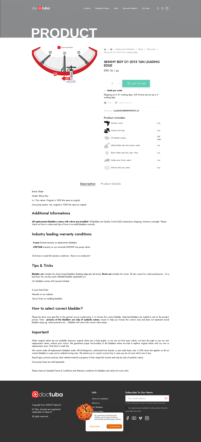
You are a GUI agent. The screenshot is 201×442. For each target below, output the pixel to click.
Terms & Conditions (100, 398)
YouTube (134, 418)
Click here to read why (59, 346)
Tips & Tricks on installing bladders (47, 298)
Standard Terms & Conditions (59, 370)
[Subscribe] (166, 398)
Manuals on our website (42, 294)
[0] (167, 8)
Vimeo (140, 418)
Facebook (127, 418)
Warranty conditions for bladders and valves (96, 370)
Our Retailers (97, 407)
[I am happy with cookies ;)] (114, 426)
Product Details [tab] (111, 183)
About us (95, 403)
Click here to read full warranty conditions (50, 255)
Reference (108, 110)
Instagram (147, 418)
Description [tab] (87, 183)
